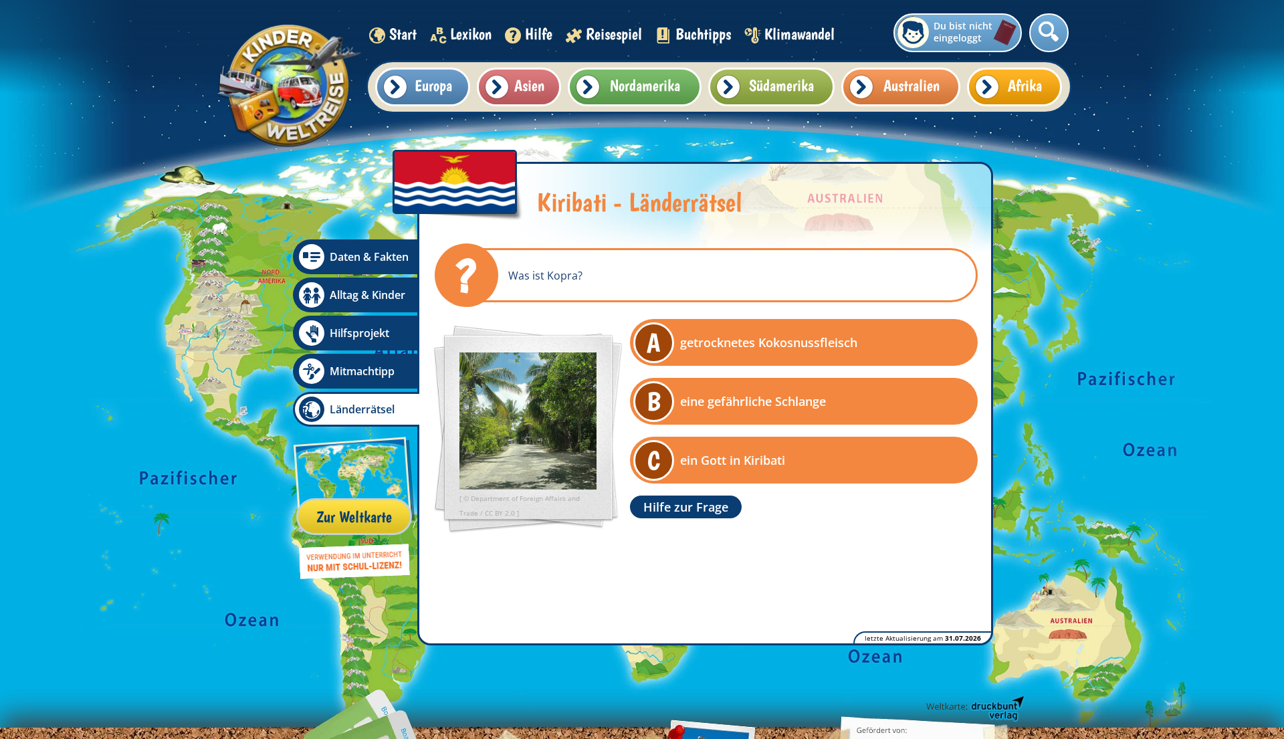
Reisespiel (614, 33)
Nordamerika (645, 85)
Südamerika (781, 85)
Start (403, 33)
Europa (433, 85)
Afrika (1025, 85)
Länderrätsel (362, 409)
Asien (529, 85)
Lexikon (471, 33)
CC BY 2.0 (501, 513)
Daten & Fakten (369, 256)
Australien (911, 85)
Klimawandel (799, 33)
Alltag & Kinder (367, 295)
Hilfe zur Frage (685, 507)
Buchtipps (703, 33)
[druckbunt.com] (974, 709)
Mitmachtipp (362, 371)
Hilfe (538, 33)
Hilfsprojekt (359, 333)
